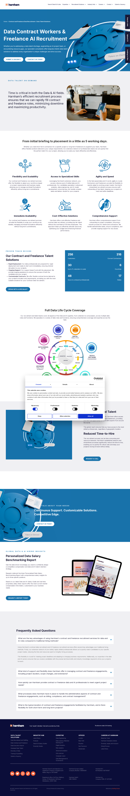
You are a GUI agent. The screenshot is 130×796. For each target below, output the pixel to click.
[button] (65, 639)
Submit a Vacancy (120, 4)
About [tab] (91, 384)
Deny (39, 416)
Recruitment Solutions (78, 4)
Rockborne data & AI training (103, 725)
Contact (109, 4)
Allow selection (65, 416)
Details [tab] (65, 384)
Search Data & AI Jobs (54, 4)
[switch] (55, 409)
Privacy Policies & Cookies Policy (55, 788)
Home (5, 21)
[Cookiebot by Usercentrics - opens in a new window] (95, 378)
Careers (101, 4)
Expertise (65, 4)
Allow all (90, 416)
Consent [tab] (38, 384)
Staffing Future (116, 788)
